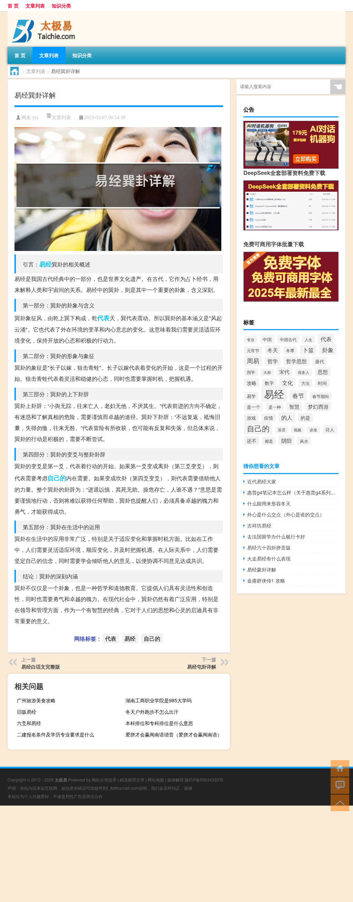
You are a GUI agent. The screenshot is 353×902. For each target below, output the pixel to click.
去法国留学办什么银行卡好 (276, 536)
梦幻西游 (318, 406)
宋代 (284, 371)
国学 (251, 372)
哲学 (273, 361)
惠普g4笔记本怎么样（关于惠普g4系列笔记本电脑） (293, 492)
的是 (305, 417)
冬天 (273, 350)
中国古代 (288, 339)
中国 (267, 339)
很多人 (303, 372)
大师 (267, 372)
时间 (322, 383)
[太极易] (44, 13)
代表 (103, 317)
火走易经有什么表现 (269, 558)
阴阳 (286, 440)
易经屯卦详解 (201, 666)
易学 (251, 396)
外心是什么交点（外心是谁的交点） (285, 514)
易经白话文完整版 (40, 666)
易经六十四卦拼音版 (269, 547)
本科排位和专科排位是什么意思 (159, 723)
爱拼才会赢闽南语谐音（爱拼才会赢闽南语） (173, 734)
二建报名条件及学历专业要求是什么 (55, 734)
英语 (281, 429)
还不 (251, 440)
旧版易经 (26, 711)
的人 (286, 417)
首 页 (13, 5)
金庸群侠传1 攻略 (266, 580)
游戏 (251, 418)
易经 (45, 264)
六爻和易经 (29, 723)
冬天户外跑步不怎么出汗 (152, 711)
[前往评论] (338, 785)
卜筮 (308, 350)
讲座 (313, 429)
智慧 (294, 406)
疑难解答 (175, 780)
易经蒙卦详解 (261, 569)
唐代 (319, 361)
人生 (308, 339)
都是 (269, 441)
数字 (269, 383)
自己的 (57, 477)
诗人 (329, 429)
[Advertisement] (176, 854)
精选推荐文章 (132, 780)
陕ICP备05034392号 (204, 780)
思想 (322, 371)
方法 (305, 383)
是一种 (275, 407)
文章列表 (35, 5)
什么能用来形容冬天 (269, 503)
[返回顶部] (338, 802)
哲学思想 (296, 361)
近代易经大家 (261, 481)
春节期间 (320, 396)
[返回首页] (338, 768)
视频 (297, 429)
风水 (304, 441)
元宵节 (253, 350)
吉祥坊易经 (259, 525)
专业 (250, 339)
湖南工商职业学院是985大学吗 (158, 700)
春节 (298, 395)
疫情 (268, 418)
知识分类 (61, 5)
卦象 (328, 349)
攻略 (251, 382)
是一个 (253, 407)
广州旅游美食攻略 (36, 700)
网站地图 (156, 780)
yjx (35, 117)
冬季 (290, 350)
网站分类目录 (104, 780)
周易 (253, 360)
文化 (287, 383)
